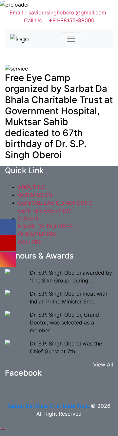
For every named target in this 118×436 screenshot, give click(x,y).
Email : (58, 12)
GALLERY (30, 242)
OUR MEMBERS (37, 234)
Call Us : (59, 20)
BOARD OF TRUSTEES (45, 226)
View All (103, 364)
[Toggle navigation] (71, 38)
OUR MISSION (35, 195)
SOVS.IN (28, 218)
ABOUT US (31, 187)
